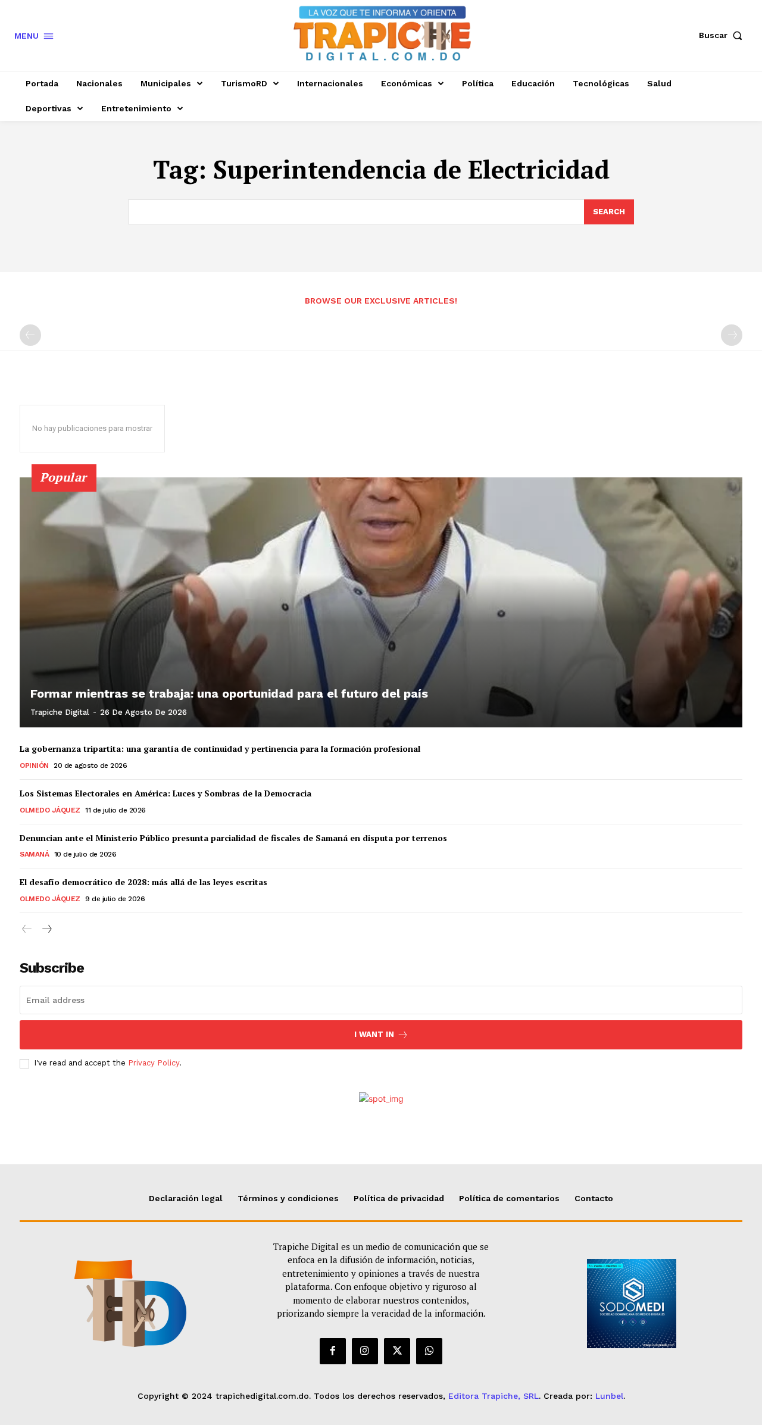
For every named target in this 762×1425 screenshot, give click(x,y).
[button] (723, 35)
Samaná (34, 854)
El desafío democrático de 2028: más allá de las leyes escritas (143, 882)
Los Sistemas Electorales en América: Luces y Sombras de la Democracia (165, 793)
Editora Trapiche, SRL (493, 1396)
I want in (374, 1034)
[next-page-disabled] (731, 335)
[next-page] (46, 929)
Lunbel (609, 1396)
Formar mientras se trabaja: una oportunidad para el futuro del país (229, 693)
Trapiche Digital (59, 712)
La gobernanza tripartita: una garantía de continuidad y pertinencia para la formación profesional (220, 748)
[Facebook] (333, 1351)
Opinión (34, 765)
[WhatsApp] (429, 1351)
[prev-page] (30, 335)
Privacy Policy (153, 1062)
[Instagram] (365, 1351)
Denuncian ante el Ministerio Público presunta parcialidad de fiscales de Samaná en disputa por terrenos (233, 837)
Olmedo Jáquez (50, 810)
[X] (397, 1351)
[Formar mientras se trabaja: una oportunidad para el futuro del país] (381, 602)
